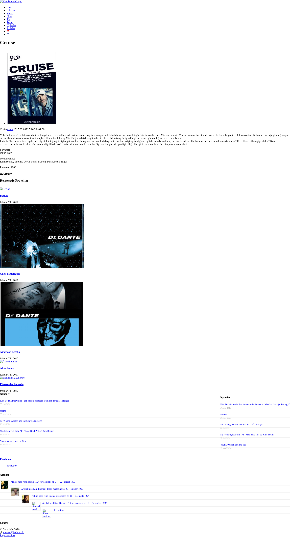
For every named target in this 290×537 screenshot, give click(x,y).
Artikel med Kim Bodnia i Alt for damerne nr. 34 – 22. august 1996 (43, 482)
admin (10, 129)
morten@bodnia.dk (13, 532)
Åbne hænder (8, 368)
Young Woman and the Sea (233, 444)
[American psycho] (42, 345)
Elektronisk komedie (11, 384)
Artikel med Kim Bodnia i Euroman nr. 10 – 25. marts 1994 (60, 496)
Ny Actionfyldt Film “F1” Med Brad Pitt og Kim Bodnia (247, 434)
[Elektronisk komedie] (12, 377)
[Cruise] (32, 123)
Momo (223, 414)
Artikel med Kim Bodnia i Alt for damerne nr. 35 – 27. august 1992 (74, 503)
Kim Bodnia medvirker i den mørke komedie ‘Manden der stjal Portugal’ (255, 404)
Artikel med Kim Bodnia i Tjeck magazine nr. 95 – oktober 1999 (52, 489)
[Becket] (5, 189)
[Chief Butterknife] (42, 267)
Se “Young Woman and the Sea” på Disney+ (241, 424)
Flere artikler (59, 510)
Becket (4, 195)
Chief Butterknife (10, 273)
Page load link (7, 535)
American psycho (10, 352)
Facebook (5, 459)
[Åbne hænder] (8, 361)
